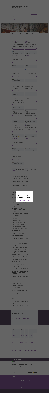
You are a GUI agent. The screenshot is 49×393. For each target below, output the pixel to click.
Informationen (23, 197)
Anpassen (28, 200)
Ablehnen (24, 200)
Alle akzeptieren (19, 200)
